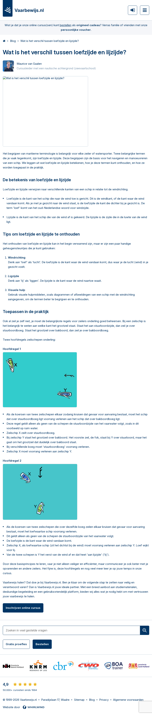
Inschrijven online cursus (23, 608)
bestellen (65, 25)
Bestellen (42, 644)
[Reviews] (25, 684)
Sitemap (79, 699)
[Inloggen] (132, 10)
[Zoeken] (144, 630)
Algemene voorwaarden (128, 699)
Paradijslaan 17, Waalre (55, 699)
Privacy (104, 699)
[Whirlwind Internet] (33, 707)
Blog (92, 699)
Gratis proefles (16, 644)
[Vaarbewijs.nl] (23, 8)
